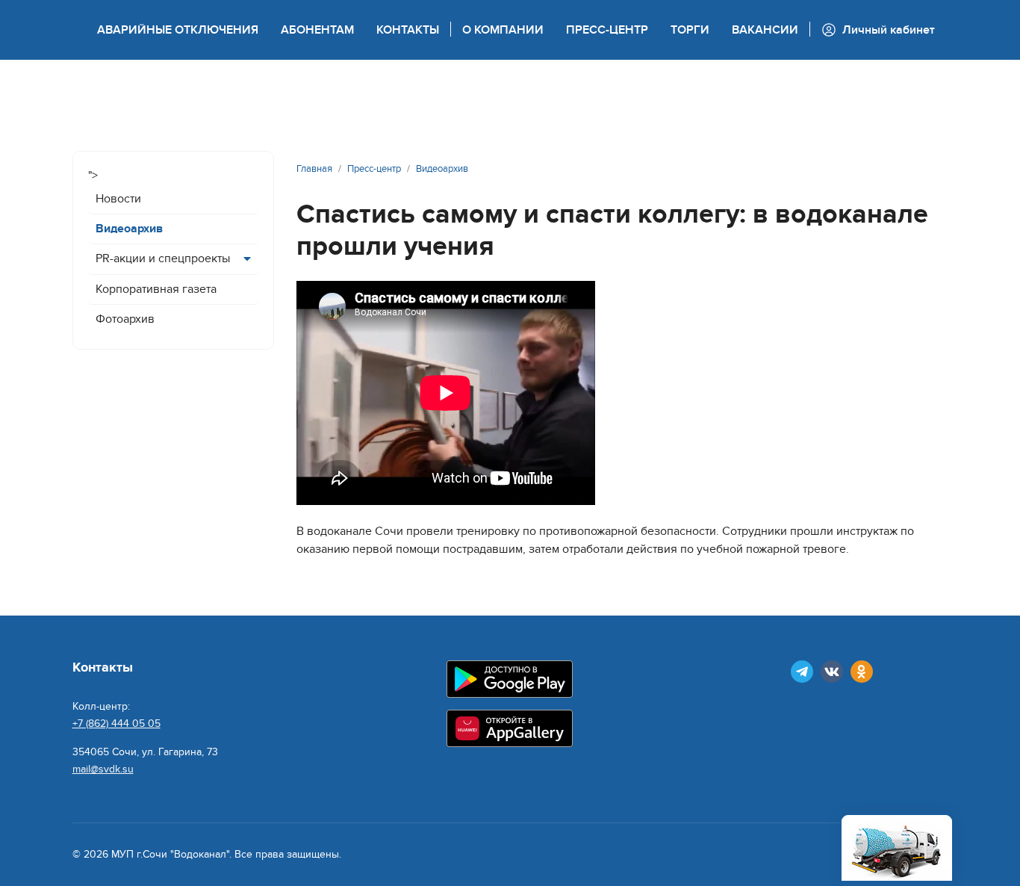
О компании (503, 29)
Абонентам (317, 29)
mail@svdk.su (103, 769)
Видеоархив (129, 228)
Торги (690, 29)
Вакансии (765, 29)
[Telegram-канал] (802, 671)
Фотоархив (125, 319)
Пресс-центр (607, 29)
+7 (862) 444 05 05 (116, 723)
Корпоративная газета (156, 289)
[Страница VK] (832, 671)
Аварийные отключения (177, 29)
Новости (118, 198)
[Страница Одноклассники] (861, 671)
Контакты (407, 29)
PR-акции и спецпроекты (163, 258)
